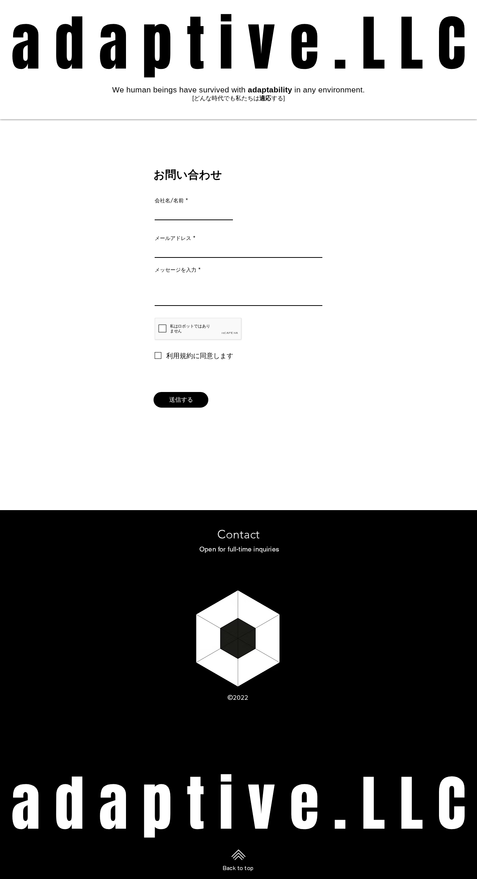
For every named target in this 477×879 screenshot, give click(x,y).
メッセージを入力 (175, 269)
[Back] (238, 446)
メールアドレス (173, 238)
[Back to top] (238, 854)
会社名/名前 (169, 200)
